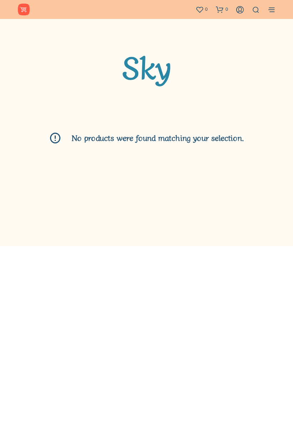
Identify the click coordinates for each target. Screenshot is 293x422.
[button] (201, 9)
